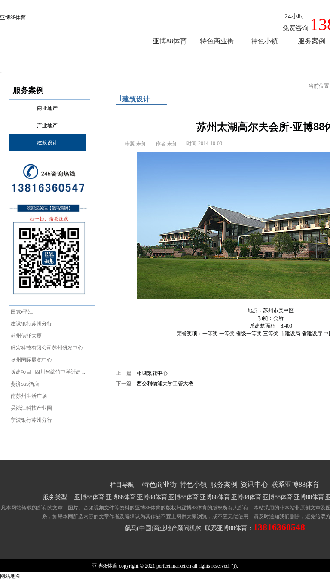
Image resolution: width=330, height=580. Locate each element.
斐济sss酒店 (25, 384)
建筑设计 (47, 143)
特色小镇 (193, 484)
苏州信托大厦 (26, 336)
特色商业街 (159, 484)
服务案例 (28, 90)
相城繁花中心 (152, 373)
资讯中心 (254, 484)
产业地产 (47, 126)
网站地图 (10, 576)
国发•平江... (24, 312)
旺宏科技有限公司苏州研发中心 (47, 348)
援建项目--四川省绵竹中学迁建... (48, 372)
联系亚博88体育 (295, 484)
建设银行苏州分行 (31, 324)
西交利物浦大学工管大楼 (165, 384)
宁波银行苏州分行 (31, 420)
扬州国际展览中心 (31, 360)
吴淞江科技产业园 (31, 408)
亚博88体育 (13, 18)
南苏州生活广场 (29, 396)
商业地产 (47, 108)
